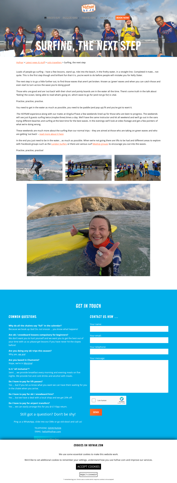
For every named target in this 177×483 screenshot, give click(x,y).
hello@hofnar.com (51, 431)
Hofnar (19, 62)
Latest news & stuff (35, 62)
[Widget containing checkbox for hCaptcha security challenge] (108, 400)
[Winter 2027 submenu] (96, 17)
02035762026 (54, 428)
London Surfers (59, 143)
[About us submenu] (112, 17)
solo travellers (54, 62)
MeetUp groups (100, 143)
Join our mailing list (48, 439)
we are (21, 354)
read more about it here (51, 134)
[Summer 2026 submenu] (78, 17)
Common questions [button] (22, 316)
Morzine (28, 363)
